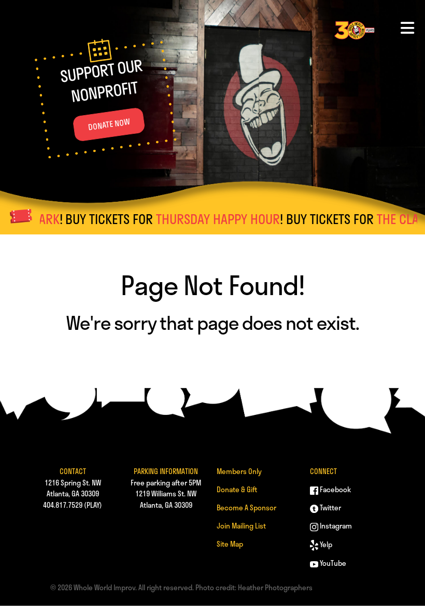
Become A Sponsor (246, 507)
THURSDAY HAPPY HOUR (205, 219)
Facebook (334, 489)
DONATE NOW (109, 124)
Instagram (335, 525)
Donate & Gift (237, 489)
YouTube (332, 563)
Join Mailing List (241, 525)
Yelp (325, 544)
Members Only (239, 471)
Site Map (230, 543)
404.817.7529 (62, 504)
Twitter (329, 507)
